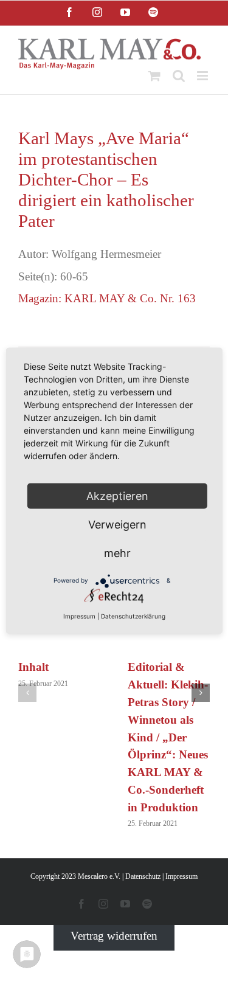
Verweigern (117, 524)
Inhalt (33, 666)
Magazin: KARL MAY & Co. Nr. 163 (107, 298)
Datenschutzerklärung (133, 615)
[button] (27, 693)
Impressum (181, 876)
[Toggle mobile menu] (203, 75)
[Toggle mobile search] (179, 75)
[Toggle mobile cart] (154, 75)
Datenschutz (143, 876)
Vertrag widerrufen (114, 935)
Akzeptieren (117, 495)
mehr (117, 552)
